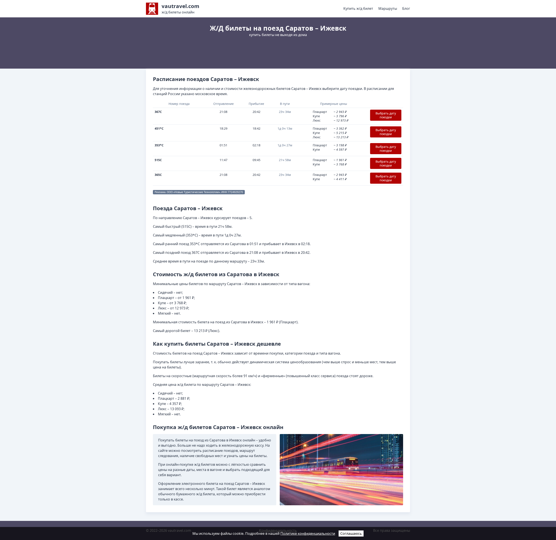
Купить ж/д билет (358, 8)
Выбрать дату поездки (386, 115)
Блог (406, 8)
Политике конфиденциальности (307, 533)
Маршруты (387, 8)
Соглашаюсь (351, 533)
